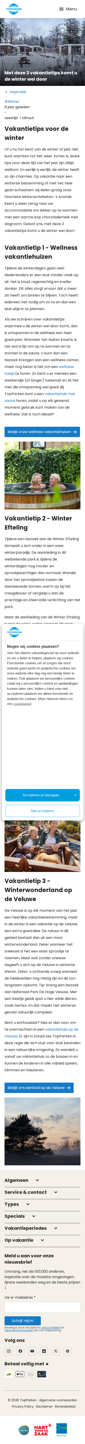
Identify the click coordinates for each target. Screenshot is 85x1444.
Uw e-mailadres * (20, 1297)
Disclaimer (44, 1406)
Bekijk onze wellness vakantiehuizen (39, 431)
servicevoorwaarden (19, 1330)
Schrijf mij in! (23, 1320)
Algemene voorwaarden (58, 1400)
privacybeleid (50, 1327)
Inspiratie (18, 91)
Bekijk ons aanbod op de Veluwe (36, 1087)
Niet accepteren (42, 811)
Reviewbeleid (65, 1406)
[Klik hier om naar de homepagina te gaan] (14, 9)
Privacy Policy (23, 1406)
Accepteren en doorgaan (41, 795)
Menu (71, 9)
